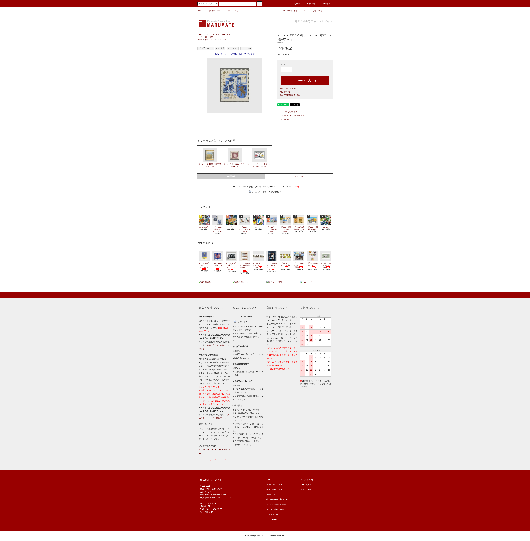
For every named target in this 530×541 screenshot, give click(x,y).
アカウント (311, 4)
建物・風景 (209, 37)
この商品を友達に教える (290, 112)
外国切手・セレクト (212, 34)
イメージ (299, 176)
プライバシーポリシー (276, 504)
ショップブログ (273, 514)
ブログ (304, 11)
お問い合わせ (317, 11)
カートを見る (306, 484)
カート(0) (327, 4)
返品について (285, 92)
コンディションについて (289, 89)
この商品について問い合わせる (292, 116)
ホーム (200, 11)
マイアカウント (307, 479)
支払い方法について (275, 484)
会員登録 (297, 4)
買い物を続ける (286, 119)
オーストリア (227, 34)
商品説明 (231, 176)
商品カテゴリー (214, 11)
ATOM (274, 519)
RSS (268, 519)
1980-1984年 (222, 40)
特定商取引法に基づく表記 (290, 95)
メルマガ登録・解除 (289, 11)
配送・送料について (275, 489)
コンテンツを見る (231, 11)
